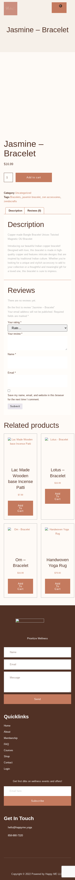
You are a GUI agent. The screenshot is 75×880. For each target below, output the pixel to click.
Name (12, 354)
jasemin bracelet (31, 197)
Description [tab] (15, 210)
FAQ (6, 744)
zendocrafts (10, 201)
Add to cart (34, 177)
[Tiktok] (44, 7)
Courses (8, 750)
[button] (66, 8)
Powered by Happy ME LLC (47, 874)
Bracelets (15, 197)
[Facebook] (25, 7)
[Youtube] (34, 7)
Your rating (14, 322)
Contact (8, 762)
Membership (11, 738)
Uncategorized (23, 192)
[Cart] (59, 7)
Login (7, 768)
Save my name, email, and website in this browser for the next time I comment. (36, 397)
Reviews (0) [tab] (34, 210)
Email (12, 372)
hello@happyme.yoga (20, 827)
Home (7, 725)
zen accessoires (51, 197)
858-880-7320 (15, 835)
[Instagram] (39, 7)
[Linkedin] (29, 7)
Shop (7, 756)
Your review (15, 333)
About (7, 731)
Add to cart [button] (20, 508)
